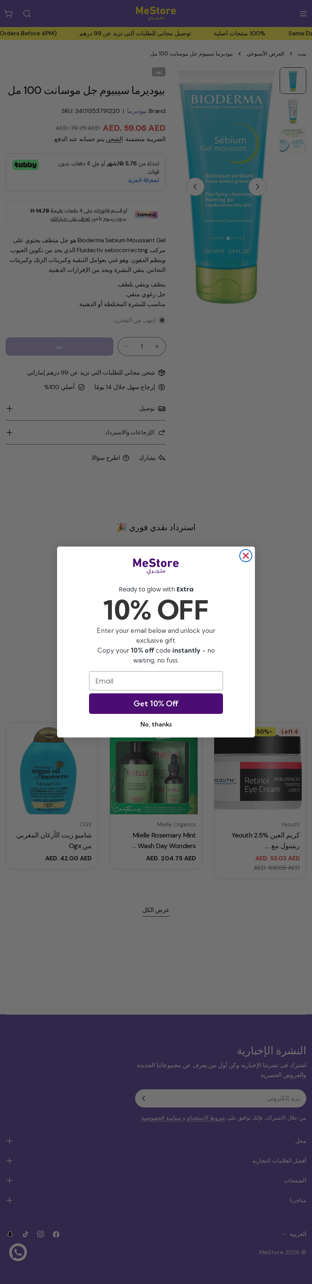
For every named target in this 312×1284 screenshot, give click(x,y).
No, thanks (156, 724)
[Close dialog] (246, 556)
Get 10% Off (156, 703)
